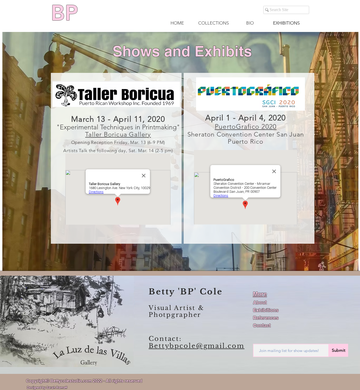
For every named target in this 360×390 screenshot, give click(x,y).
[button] (213, 23)
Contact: (165, 338)
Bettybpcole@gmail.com (196, 346)
